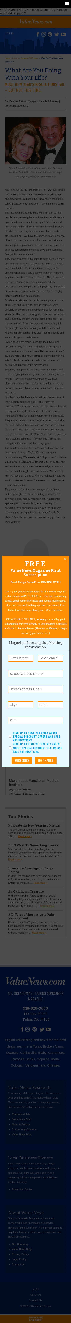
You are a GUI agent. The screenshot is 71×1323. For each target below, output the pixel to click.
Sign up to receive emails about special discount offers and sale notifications (36, 736)
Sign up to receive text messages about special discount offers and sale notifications (37, 748)
